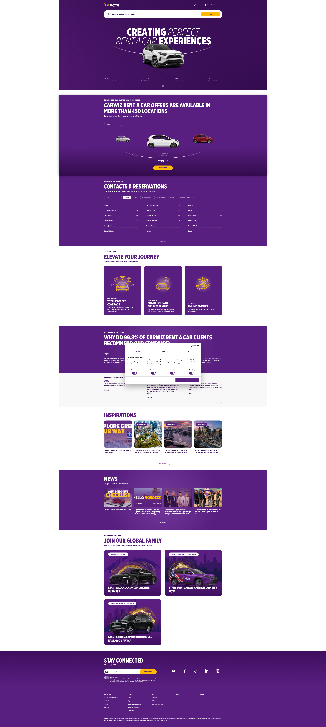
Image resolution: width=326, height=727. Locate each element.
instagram (218, 672)
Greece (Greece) (150, 226)
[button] (134, 155)
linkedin (206, 672)
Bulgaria (190, 205)
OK (187, 380)
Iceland (190, 231)
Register (130, 701)
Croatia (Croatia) (150, 210)
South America (160, 197)
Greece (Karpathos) (151, 215)
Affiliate (154, 701)
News (177, 694)
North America (146, 197)
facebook (184, 672)
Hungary (148, 231)
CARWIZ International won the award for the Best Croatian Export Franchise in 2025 (207, 512)
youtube (173, 672)
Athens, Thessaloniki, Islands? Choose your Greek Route (118, 451)
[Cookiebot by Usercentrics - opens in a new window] (191, 346)
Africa (172, 197)
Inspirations (106, 707)
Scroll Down (163, 86)
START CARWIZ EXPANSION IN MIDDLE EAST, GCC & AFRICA (130, 638)
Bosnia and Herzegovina (153, 205)
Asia (135, 197)
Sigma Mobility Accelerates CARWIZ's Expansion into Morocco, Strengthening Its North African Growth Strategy (147, 512)
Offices (202, 694)
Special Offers (107, 701)
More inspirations (163, 463)
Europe (127, 197)
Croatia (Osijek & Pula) (110, 210)
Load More (163, 241)
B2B (153, 694)
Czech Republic (108, 215)
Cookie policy (131, 710)
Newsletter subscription (133, 707)
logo (111, 5)
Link (122, 290)
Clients (130, 694)
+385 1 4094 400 (144, 718)
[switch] (153, 373)
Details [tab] (163, 351)
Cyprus (190, 210)
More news (163, 522)
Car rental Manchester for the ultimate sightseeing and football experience (176, 451)
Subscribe (148, 672)
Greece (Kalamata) (151, 221)
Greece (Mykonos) (109, 231)
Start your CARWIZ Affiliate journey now (193, 589)
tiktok (195, 672)
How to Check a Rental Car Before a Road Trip (118, 511)
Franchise (154, 697)
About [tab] (188, 351)
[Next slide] (220, 402)
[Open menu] (219, 5)
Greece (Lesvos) (108, 221)
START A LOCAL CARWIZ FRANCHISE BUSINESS (129, 589)
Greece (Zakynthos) (193, 226)
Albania (106, 205)
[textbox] (113, 124)
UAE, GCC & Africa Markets (158, 704)
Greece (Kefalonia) (109, 226)
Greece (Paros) (192, 215)
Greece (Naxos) (192, 221)
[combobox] (113, 124)
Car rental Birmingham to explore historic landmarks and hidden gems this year (147, 451)
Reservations (199, 5)
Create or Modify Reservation (111, 697)
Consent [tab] (137, 351)
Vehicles (106, 704)
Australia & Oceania (185, 197)
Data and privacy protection (134, 704)
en (207, 5)
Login (214, 5)
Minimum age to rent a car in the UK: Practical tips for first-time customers (206, 451)
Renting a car (107, 694)
